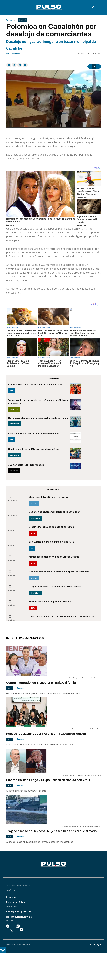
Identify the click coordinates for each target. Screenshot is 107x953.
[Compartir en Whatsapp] (19, 65)
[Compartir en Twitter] (14, 65)
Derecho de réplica (15, 902)
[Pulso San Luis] (49, 7)
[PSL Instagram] (18, 926)
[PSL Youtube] (21, 930)
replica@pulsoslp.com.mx (19, 917)
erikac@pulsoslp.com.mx (18, 911)
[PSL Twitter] (11, 930)
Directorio (11, 897)
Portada (9, 20)
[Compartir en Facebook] (8, 65)
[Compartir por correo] (25, 65)
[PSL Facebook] (7, 926)
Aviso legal (95, 944)
